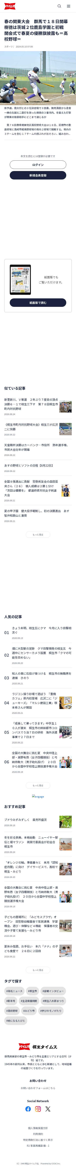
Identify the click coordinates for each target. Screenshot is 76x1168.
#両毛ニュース (14, 991)
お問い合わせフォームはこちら (38, 1088)
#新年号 (10, 1001)
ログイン (38, 165)
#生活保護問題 (29, 1001)
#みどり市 (29, 1010)
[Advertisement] (38, 220)
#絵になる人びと (15, 1020)
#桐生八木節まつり (53, 1001)
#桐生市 (32, 991)
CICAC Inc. (56, 1163)
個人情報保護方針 (38, 1128)
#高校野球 (12, 1010)
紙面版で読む (38, 302)
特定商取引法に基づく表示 (38, 1140)
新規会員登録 (38, 175)
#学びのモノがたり (51, 1010)
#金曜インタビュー (53, 991)
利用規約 (38, 1134)
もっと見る (38, 534)
